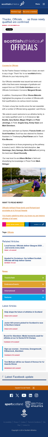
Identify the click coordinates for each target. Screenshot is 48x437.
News (5, 271)
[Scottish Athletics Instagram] (36, 395)
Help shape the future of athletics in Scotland (23, 312)
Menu (43, 4)
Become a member (30, 11)
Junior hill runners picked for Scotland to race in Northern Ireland (23, 323)
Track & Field (9, 277)
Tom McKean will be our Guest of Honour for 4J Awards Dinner (24, 363)
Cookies (23, 422)
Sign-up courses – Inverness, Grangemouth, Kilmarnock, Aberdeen (23, 349)
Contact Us (26, 425)
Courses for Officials (10, 65)
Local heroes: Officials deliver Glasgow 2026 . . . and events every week (24, 246)
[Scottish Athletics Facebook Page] (11, 395)
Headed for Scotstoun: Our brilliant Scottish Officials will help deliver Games (22, 259)
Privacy (16, 422)
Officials (10, 232)
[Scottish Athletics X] (18, 395)
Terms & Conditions (34, 422)
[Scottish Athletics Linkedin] (30, 395)
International (9, 290)
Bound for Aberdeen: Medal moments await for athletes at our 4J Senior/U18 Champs (23, 336)
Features (7, 297)
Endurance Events (11, 284)
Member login (16, 11)
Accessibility (7, 422)
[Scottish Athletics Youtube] (24, 395)
